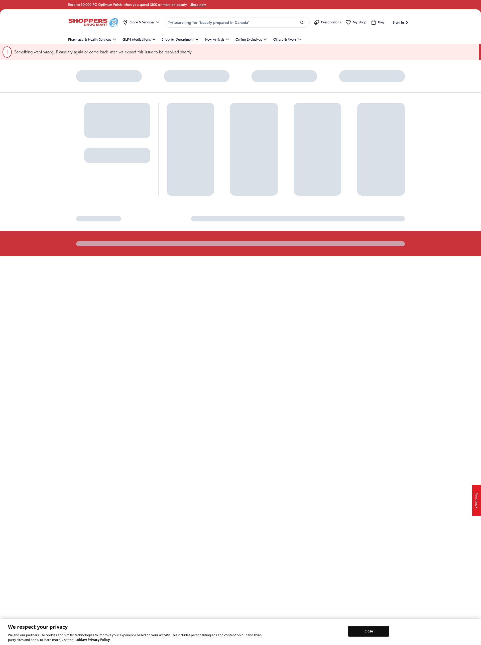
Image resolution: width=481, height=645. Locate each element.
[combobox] (237, 23)
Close (369, 631)
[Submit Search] (302, 23)
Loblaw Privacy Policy (92, 639)
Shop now (198, 5)
